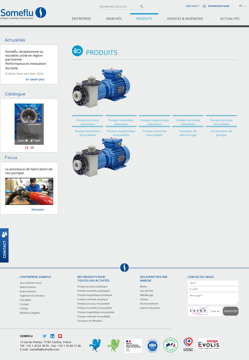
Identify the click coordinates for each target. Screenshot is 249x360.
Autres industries (150, 308)
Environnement (149, 303)
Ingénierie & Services (32, 295)
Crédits (24, 308)
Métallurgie (146, 295)
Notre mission (28, 291)
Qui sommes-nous (30, 282)
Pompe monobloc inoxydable (87, 133)
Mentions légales (30, 312)
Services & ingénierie (185, 18)
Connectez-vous (218, 6)
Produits (144, 18)
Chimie (144, 299)
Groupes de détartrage (188, 133)
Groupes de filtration (89, 320)
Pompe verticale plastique (188, 122)
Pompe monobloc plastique (121, 122)
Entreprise (81, 18)
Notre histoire (28, 287)
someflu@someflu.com (44, 349)
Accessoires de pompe (221, 133)
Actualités (230, 18)
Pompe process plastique (87, 122)
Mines (143, 286)
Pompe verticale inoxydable (155, 133)
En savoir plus (35, 79)
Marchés (114, 18)
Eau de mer (146, 290)
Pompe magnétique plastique (154, 122)
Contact (24, 304)
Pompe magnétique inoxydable (121, 133)
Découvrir (38, 209)
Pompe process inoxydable (221, 122)
